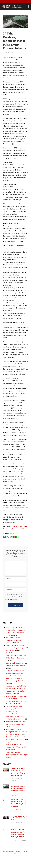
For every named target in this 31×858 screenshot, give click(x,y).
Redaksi (14, 780)
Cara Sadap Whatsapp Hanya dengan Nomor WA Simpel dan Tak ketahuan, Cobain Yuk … (16, 655)
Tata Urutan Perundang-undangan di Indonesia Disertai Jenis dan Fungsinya (16, 731)
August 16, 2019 (9, 52)
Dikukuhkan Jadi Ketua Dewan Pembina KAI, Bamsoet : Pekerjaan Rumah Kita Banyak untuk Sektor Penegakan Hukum (19, 772)
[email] (12, 1)
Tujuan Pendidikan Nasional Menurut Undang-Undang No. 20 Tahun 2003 (17, 647)
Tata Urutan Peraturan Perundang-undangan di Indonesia (14, 640)
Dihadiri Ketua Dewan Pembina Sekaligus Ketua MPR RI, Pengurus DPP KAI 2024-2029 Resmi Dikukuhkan (18, 803)
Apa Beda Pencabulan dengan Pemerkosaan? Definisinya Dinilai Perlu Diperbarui (16, 716)
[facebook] (14, 1)
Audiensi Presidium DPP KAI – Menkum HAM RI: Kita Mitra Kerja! (19, 817)
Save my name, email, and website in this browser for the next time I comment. (14, 596)
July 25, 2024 (15, 840)
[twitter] (17, 1)
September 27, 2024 (17, 778)
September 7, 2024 (17, 822)
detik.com (12, 57)
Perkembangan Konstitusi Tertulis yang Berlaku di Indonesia (14, 708)
